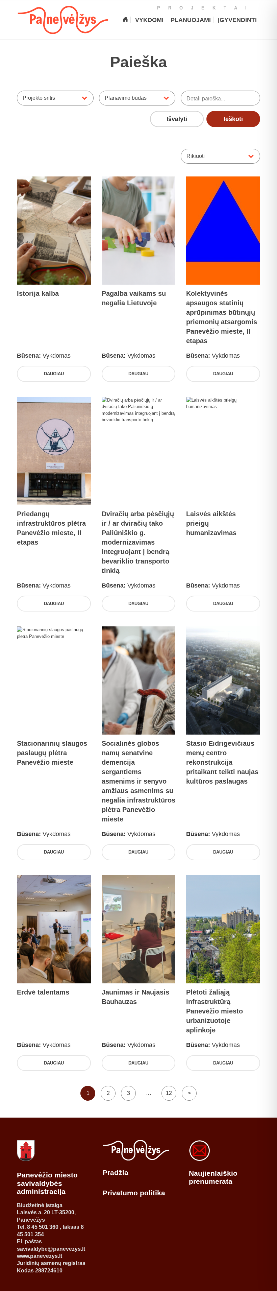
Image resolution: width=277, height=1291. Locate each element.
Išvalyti (177, 119)
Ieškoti (233, 119)
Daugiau (54, 373)
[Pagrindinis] (125, 20)
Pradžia (115, 1172)
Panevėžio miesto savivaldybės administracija (47, 1183)
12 (169, 1093)
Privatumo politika (134, 1193)
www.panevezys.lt (39, 1256)
